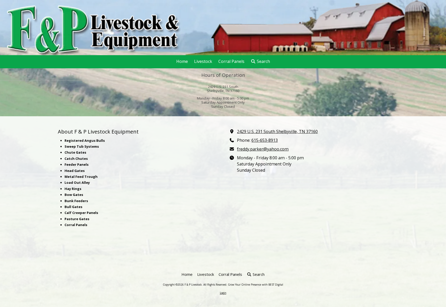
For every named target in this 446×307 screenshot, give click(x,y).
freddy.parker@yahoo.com (263, 149)
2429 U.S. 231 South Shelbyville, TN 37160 (277, 131)
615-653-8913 (264, 140)
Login (223, 293)
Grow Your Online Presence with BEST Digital (255, 284)
